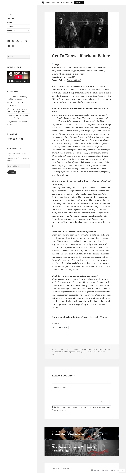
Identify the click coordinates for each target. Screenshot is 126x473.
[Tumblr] (23, 42)
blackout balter (64, 352)
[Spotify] (18, 42)
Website (84, 317)
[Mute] (26, 81)
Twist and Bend (74, 80)
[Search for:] (18, 56)
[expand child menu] (28, 14)
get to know (75, 352)
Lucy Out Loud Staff (73, 349)
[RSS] (14, 47)
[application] (18, 77)
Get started (79, 2)
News (9, 14)
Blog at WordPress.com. (61, 468)
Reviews (10, 26)
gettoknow (100, 352)
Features (10, 18)
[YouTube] (9, 47)
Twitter (103, 317)
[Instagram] (14, 42)
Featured (87, 349)
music (54, 354)
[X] (19, 139)
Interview (94, 349)
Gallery (10, 22)
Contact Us (11, 30)
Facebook (94, 317)
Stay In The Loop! (15, 149)
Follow (12, 172)
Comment (104, 402)
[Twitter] (27, 42)
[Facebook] (9, 42)
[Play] (11, 81)
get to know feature (88, 352)
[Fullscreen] (28, 81)
